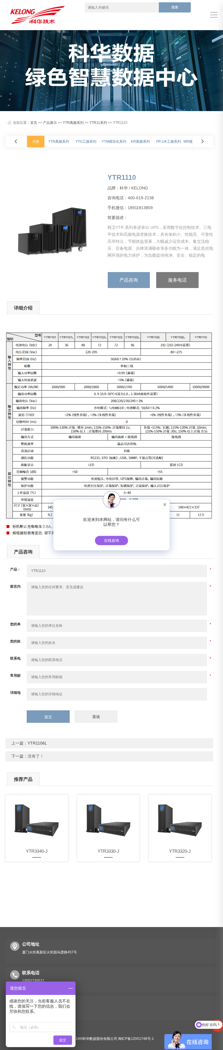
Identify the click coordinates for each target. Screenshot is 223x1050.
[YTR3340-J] (37, 819)
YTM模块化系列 (114, 142)
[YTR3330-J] (108, 819)
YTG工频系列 (85, 142)
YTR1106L (37, 743)
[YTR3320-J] (180, 819)
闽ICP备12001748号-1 (136, 1039)
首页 (33, 123)
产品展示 (50, 123)
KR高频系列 (140, 142)
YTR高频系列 (73, 123)
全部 (35, 142)
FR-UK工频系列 (168, 142)
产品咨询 (128, 280)
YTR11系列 (98, 123)
